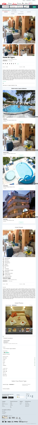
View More (4, 81)
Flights (11, 402)
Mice (11, 407)
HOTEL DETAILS (14, 11)
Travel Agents (4, 412)
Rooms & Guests (26, 5)
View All (18, 63)
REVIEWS (12, 13)
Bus (10, 406)
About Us (3, 402)
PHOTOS (21, 11)
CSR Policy (26, 402)
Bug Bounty (27, 406)
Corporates (3, 413)
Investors (3, 406)
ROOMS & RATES (21, 13)
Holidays (11, 405)
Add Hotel (3, 411)
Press (3, 405)
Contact (21, 402)
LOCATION (29, 11)
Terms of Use (27, 405)
